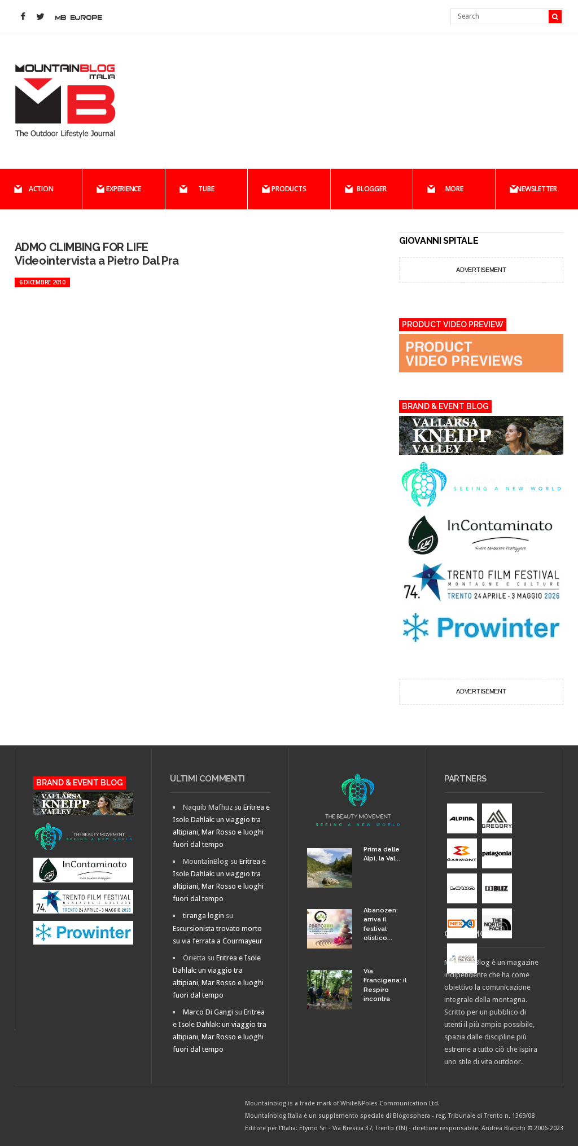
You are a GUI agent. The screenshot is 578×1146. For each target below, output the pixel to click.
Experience (123, 189)
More (454, 189)
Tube (206, 189)
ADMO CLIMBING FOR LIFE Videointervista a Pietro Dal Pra (97, 253)
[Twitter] (40, 16)
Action (41, 189)
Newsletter (536, 189)
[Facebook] (23, 16)
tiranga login (203, 915)
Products (289, 189)
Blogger (371, 189)
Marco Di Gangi (208, 1012)
